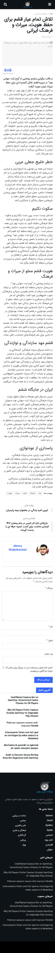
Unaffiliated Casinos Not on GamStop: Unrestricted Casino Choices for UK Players (23, 700)
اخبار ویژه (49, 840)
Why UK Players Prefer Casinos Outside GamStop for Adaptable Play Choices (22, 713)
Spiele (50, 830)
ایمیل (49, 640)
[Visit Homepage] (27, 5)
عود (39, 493)
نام (50, 626)
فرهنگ (32, 493)
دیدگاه (49, 588)
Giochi (50, 820)
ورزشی (23, 840)
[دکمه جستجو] (5, 4)
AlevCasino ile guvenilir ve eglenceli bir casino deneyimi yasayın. (21, 747)
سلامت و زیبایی (19, 815)
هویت (9, 493)
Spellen (49, 825)
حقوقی (50, 849)
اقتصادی (49, 844)
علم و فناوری (20, 825)
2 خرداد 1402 (47, 37)
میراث (17, 493)
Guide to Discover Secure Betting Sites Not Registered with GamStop (20, 756)
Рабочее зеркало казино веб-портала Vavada (22, 724)
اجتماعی (49, 835)
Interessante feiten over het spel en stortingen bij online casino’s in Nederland (21, 735)
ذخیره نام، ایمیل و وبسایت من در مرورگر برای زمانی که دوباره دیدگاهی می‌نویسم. (29, 669)
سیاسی (23, 820)
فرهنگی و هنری (41, 13)
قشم (24, 493)
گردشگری (22, 835)
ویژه (24, 844)
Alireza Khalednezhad (17, 548)
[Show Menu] (49, 4)
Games (49, 815)
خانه (51, 13)
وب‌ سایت (48, 654)
